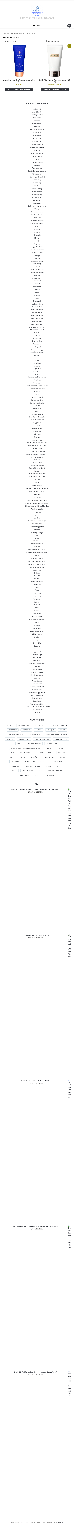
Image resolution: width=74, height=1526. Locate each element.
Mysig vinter (37, 570)
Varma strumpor (37, 681)
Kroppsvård (37, 512)
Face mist (37, 335)
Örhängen (37, 479)
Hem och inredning (37, 221)
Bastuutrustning (37, 124)
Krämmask (37, 287)
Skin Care (37, 637)
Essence (37, 332)
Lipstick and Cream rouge (37, 521)
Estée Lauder (52, 743)
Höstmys (37, 256)
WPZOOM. (59, 1522)
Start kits (37, 394)
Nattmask (37, 293)
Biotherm (26, 730)
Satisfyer (37, 622)
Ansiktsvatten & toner (37, 329)
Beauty (37, 361)
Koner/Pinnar (37, 613)
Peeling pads (37, 347)
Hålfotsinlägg (37, 183)
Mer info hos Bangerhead (19, 89)
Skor (37, 640)
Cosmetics (37, 132)
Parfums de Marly (33, 766)
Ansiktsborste (37, 112)
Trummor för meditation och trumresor (37, 706)
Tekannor (37, 244)
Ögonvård (37, 374)
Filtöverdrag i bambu (37, 153)
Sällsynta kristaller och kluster (37, 500)
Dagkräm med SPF (37, 269)
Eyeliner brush (37, 141)
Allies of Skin (23, 725)
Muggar (37, 238)
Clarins (38, 730)
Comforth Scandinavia (15, 734)
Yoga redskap (37, 709)
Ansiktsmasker (37, 278)
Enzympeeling (37, 341)
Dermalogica (24, 739)
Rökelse (37, 602)
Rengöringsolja (37, 321)
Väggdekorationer (37, 247)
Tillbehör (37, 355)
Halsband (37, 471)
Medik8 (62, 757)
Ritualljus (37, 209)
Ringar (37, 482)
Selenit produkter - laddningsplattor (37, 503)
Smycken (37, 646)
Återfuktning (37, 264)
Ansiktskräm (37, 540)
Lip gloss (37, 518)
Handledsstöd (37, 192)
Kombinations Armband (37, 465)
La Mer (11, 757)
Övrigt (37, 590)
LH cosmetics (49, 757)
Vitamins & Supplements (37, 693)
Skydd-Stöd (37, 643)
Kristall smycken (37, 457)
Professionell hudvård (37, 397)
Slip (40, 771)
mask (37, 298)
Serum (37, 411)
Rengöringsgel (37, 312)
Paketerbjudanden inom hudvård (37, 386)
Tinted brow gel (37, 655)
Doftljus (37, 229)
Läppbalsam (37, 368)
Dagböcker (37, 701)
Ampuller (37, 405)
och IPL (37, 578)
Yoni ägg (37, 678)
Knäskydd (37, 426)
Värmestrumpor (37, 684)
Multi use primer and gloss (37, 561)
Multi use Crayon (37, 558)
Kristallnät (37, 235)
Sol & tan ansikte (37, 414)
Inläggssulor (37, 423)
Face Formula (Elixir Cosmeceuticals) (25, 748)
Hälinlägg (37, 186)
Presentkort (37, 599)
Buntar (37, 607)
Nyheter (37, 573)
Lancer (22, 757)
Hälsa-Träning (37, 189)
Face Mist (37, 150)
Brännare (37, 604)
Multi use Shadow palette (37, 564)
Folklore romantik (37, 162)
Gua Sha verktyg (37, 672)
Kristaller (37, 575)
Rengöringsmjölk (37, 318)
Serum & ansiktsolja (37, 403)
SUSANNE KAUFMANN (55, 771)
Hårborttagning (37, 194)
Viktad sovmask (37, 690)
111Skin (9, 725)
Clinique (50, 730)
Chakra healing (37, 698)
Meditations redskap (37, 704)
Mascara (37, 546)
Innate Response (46, 752)
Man (37, 535)
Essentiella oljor (37, 138)
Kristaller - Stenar (37, 440)
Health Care (37, 218)
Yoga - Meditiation (37, 696)
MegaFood (15, 762)
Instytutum (62, 752)
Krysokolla (37, 431)
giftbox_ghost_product (37, 177)
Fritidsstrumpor (37, 174)
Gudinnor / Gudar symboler (37, 206)
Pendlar (37, 494)
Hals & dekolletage (37, 272)
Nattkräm (37, 275)
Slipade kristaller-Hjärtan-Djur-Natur (37, 506)
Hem (4, 33)
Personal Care (37, 593)
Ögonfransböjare (37, 581)
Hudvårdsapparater (37, 352)
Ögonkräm (37, 363)
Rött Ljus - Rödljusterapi (37, 619)
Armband (37, 460)
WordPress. (25, 1522)
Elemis (19, 743)
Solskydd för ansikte (37, 420)
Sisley (14, 771)
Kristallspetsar (37, 485)
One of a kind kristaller (37, 491)
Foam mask (37, 281)
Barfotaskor (37, 121)
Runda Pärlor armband (37, 468)
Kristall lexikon (37, 429)
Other (37, 587)
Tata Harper (24, 775)
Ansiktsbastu (37, 109)
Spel (37, 241)
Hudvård (10, 33)
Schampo (37, 625)
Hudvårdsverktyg (37, 350)
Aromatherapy (37, 669)
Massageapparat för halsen (37, 549)
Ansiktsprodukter (37, 115)
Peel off (37, 295)
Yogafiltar (37, 712)
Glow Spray (37, 180)
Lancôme (34, 757)
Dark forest (37, 135)
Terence (38, 775)
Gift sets (37, 391)
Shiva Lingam (37, 634)
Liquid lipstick (37, 524)
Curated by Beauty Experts (56, 734)
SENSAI (48, 766)
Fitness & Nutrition (37, 156)
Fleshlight (37, 159)
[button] (37, 25)
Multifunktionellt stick (37, 567)
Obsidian (37, 437)
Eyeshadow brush (37, 144)
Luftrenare (37, 530)
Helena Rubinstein (27, 752)
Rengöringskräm (37, 315)
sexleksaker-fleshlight (37, 631)
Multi (37, 555)
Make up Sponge (37, 533)
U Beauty (50, 775)
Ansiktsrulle (37, 118)
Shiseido (60, 766)
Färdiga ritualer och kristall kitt (37, 442)
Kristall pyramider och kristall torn (37, 454)
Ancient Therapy (41, 725)
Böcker (37, 226)
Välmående (37, 666)
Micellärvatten (37, 306)
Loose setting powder (37, 527)
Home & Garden (37, 253)
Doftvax (37, 610)
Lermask (37, 290)
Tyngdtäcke (37, 658)
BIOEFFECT (13, 730)
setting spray (37, 628)
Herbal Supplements (37, 250)
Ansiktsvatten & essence (37, 327)
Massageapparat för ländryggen (37, 552)
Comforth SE (35, 734)
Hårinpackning (37, 197)
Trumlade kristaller (37, 509)
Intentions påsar (37, 448)
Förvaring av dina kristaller (37, 445)
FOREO (60, 748)
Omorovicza (15, 766)
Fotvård (37, 165)
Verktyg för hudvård (37, 687)
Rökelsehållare (37, 616)
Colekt (62, 730)
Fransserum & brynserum (37, 377)
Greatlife (10, 752)
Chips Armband (37, 462)
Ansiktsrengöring (19, 33)
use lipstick (37, 661)
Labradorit (37, 434)
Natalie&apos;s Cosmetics (35, 762)
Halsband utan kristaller (37, 476)
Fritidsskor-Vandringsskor (37, 171)
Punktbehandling (37, 400)
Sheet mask (37, 301)
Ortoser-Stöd (37, 584)
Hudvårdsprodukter (37, 675)
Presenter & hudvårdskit (37, 389)
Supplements (37, 652)
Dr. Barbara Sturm (42, 739)
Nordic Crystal (57, 762)
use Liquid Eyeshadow (37, 663)
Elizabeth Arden (34, 743)
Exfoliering (37, 338)
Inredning (37, 232)
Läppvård (37, 366)
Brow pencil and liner (37, 129)
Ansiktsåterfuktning (37, 261)
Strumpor (37, 649)
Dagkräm (37, 266)
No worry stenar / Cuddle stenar (37, 488)
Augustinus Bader (60, 725)
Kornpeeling (37, 344)
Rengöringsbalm (37, 309)
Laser (37, 515)
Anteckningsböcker (37, 223)
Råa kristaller (37, 497)
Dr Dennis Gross (61, 739)
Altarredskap (37, 203)
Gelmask (37, 284)
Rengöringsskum (37, 324)
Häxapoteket (37, 200)
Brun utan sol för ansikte (37, 417)
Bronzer (37, 127)
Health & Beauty (37, 215)
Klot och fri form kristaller (37, 451)
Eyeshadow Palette (37, 147)
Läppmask (37, 371)
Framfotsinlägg (37, 168)
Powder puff (37, 596)
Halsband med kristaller (37, 473)
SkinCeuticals (27, 771)
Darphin (10, 739)
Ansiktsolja (37, 408)
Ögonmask (37, 383)
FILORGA (49, 748)
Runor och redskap (37, 212)
